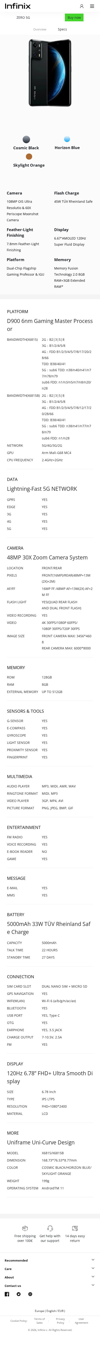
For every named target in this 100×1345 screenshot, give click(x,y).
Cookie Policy (18, 1321)
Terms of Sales (39, 1321)
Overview (39, 29)
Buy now (74, 17)
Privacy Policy (60, 1321)
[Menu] (81, 6)
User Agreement (81, 1321)
